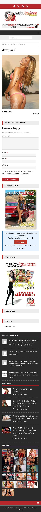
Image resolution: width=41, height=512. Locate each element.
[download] (20, 108)
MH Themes (20, 510)
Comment (5, 136)
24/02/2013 (18, 409)
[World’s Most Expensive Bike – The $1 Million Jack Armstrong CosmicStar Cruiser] (6, 430)
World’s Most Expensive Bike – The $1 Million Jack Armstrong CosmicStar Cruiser (24, 432)
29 (26, 394)
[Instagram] (23, 6)
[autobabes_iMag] (4, 364)
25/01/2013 (18, 439)
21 (26, 439)
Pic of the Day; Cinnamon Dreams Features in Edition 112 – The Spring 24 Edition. (23, 342)
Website (5, 165)
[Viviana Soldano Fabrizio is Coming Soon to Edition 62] (6, 418)
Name (4, 152)
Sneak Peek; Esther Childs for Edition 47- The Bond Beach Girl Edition (25, 403)
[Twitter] (18, 6)
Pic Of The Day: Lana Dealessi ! (22, 390)
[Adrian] (4, 375)
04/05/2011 (18, 394)
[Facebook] (14, 6)
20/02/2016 (18, 421)
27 (26, 421)
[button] (38, 32)
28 (26, 409)
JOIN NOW (21, 242)
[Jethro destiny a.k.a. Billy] (4, 343)
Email (4, 159)
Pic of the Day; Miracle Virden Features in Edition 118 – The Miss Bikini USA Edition (23, 363)
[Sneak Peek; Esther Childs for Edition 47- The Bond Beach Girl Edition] (6, 403)
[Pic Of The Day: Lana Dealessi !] (6, 391)
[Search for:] (20, 37)
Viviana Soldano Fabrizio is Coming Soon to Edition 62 (25, 417)
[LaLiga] (4, 354)
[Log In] (27, 6)
